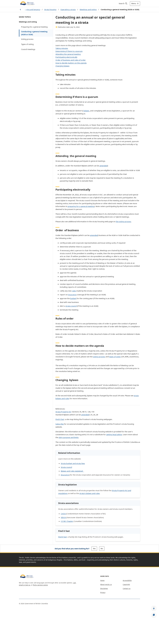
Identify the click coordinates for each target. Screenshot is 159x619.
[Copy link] (153, 614)
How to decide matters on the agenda (71, 63)
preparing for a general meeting (81, 206)
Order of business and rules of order (70, 60)
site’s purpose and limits (69, 437)
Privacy (102, 592)
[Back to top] (153, 608)
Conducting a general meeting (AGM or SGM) (34, 33)
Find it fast (59, 419)
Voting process (27, 39)
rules (74, 291)
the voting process (123, 221)
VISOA (63, 517)
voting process (99, 356)
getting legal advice (114, 434)
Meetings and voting (88, 9)
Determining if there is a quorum (69, 51)
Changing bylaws (62, 66)
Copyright (126, 584)
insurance (72, 294)
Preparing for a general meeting (34, 27)
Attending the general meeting (68, 54)
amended (103, 166)
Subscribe (59, 424)
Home (102, 580)
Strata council (66, 467)
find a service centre (40, 585)
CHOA (63, 514)
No (102, 548)
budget (73, 298)
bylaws (86, 111)
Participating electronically (66, 57)
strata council (71, 306)
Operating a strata (68, 9)
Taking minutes (61, 48)
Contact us (126, 588)
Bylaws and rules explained (72, 471)
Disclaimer (104, 588)
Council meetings (28, 49)
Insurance (65, 475)
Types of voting (27, 44)
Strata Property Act (63, 412)
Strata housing (50, 9)
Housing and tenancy (31, 9)
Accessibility (127, 580)
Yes (94, 548)
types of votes (115, 356)
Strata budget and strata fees (73, 463)
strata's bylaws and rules (89, 493)
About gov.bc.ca (106, 584)
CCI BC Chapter (67, 521)
